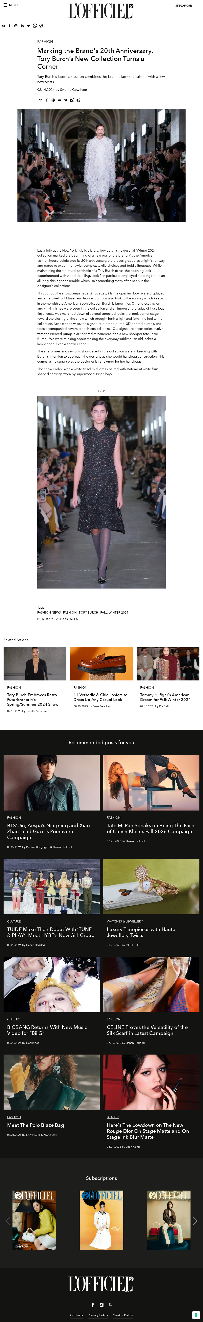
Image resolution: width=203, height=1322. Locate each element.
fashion (70, 612)
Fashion (45, 42)
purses (149, 324)
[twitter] (28, 27)
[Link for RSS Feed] (110, 1305)
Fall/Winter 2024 (143, 250)
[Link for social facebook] (93, 1306)
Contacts (76, 1315)
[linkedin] (22, 27)
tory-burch (88, 612)
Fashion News (49, 612)
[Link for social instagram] (101, 1306)
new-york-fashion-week (57, 619)
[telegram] (41, 27)
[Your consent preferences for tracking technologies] (196, 1315)
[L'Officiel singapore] (101, 11)
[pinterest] (16, 27)
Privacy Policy (98, 1315)
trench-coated (90, 329)
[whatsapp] (35, 27)
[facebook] (9, 27)
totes (41, 329)
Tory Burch (107, 250)
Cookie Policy (123, 1315)
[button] (161, 492)
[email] (3, 27)
